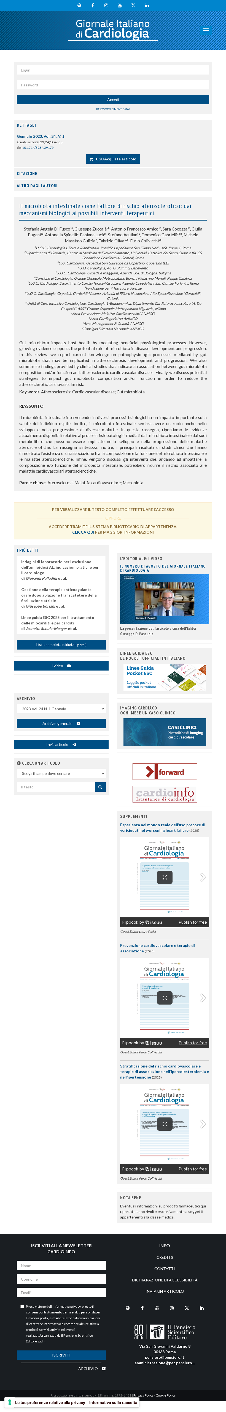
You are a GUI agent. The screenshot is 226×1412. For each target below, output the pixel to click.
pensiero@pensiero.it (164, 1357)
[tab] (113, 125)
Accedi (113, 99)
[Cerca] (100, 787)
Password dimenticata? (113, 109)
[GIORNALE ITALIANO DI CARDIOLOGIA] (113, 30)
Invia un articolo (165, 1291)
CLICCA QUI (83, 532)
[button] (19, 763)
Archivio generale (57, 723)
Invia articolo (57, 744)
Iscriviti (61, 1355)
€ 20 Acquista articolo (115, 159)
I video (58, 665)
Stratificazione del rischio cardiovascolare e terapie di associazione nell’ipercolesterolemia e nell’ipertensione (164, 1071)
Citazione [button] (27, 173)
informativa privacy (66, 1306)
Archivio (88, 1368)
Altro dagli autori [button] (37, 185)
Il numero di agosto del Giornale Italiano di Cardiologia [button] (163, 568)
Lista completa (61, 644)
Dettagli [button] (26, 125)
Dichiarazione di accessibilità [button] (165, 1280)
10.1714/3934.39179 (38, 147)
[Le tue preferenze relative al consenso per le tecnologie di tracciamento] (9, 1402)
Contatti (164, 1268)
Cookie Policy (166, 1395)
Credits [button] (165, 1257)
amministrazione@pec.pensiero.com (167, 1362)
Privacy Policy (143, 1395)
